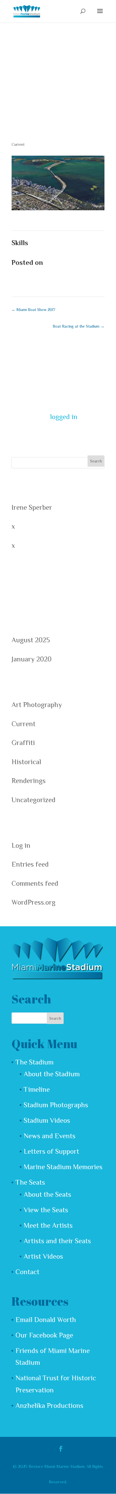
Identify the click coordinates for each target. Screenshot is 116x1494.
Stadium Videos (47, 1120)
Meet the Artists (48, 1225)
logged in (63, 417)
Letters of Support (51, 1151)
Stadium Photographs (56, 1105)
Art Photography (37, 705)
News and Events (49, 1136)
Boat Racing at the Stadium (78, 326)
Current (18, 144)
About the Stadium (52, 1074)
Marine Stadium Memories (63, 1167)
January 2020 (32, 659)
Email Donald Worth (45, 1320)
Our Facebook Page (44, 1335)
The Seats (30, 1182)
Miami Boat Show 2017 (33, 309)
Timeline (37, 1089)
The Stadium (34, 1062)
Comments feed (35, 883)
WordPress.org (33, 902)
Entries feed (30, 864)
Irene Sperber (32, 507)
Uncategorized (33, 800)
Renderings (29, 781)
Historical (26, 762)
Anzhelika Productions (49, 1405)
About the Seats (47, 1194)
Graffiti (23, 743)
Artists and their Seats (57, 1241)
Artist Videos (43, 1256)
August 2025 (31, 640)
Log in (21, 845)
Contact (27, 1272)
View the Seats (46, 1210)
